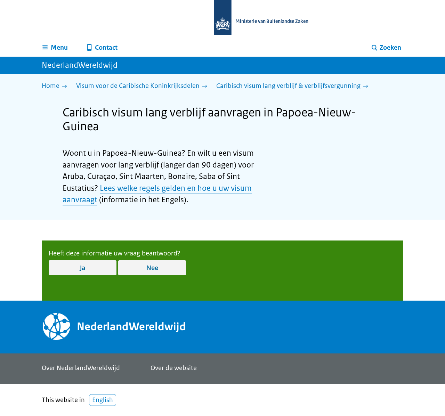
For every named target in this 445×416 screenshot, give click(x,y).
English (102, 400)
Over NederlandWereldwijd (81, 368)
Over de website (174, 368)
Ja (82, 267)
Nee (152, 267)
